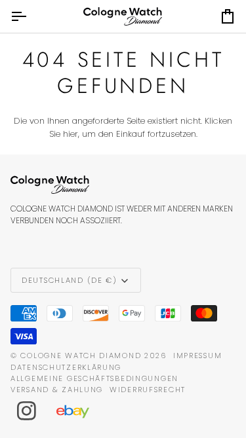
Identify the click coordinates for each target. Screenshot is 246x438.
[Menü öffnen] (30, 16)
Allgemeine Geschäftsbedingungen (94, 378)
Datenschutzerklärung (65, 367)
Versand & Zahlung (56, 389)
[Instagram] (26, 411)
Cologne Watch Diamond (80, 355)
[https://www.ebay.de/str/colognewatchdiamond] (79, 411)
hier (70, 134)
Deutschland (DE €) (69, 280)
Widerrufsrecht (148, 389)
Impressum (197, 355)
